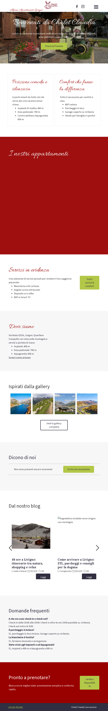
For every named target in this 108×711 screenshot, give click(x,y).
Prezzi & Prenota (54, 46)
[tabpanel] (30, 108)
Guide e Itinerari (20, 571)
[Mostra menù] (96, 7)
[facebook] (77, 6)
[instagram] (82, 6)
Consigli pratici (66, 571)
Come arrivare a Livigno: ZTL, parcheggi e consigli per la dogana (76, 563)
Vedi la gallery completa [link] (54, 425)
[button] (21, 404)
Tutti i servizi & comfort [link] (89, 283)
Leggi (43, 577)
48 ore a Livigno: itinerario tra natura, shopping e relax (27, 563)
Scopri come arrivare (20, 357)
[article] (31, 547)
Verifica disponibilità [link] (89, 683)
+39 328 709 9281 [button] (15, 707)
